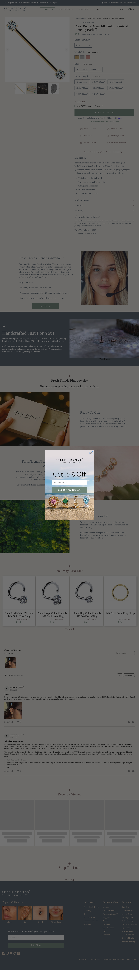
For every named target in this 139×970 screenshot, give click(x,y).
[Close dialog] (91, 453)
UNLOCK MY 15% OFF (69, 490)
